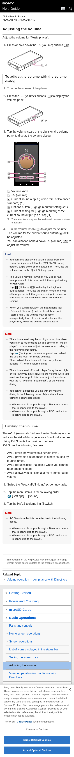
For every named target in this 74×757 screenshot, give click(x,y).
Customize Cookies (37, 729)
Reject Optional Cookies (37, 740)
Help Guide (11, 8)
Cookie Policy (25, 721)
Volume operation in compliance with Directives (37, 579)
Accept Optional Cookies (37, 750)
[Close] (70, 689)
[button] (70, 8)
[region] (37, 720)
